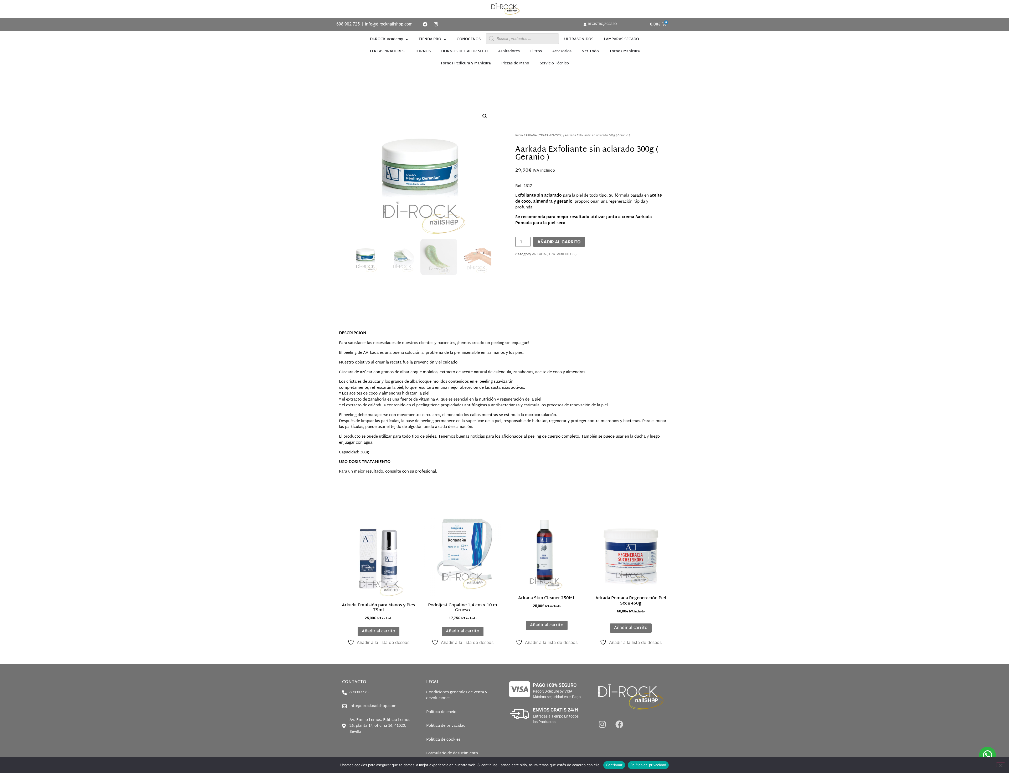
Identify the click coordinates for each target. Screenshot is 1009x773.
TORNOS (423, 51)
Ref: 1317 (523, 186)
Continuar (614, 765)
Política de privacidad (648, 765)
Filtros (536, 51)
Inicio (519, 135)
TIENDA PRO (430, 39)
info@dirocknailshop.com (389, 24)
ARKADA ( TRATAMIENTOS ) (544, 135)
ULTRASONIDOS (578, 39)
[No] (1000, 764)
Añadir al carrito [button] (378, 631)
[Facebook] (425, 24)
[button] (485, 116)
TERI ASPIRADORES (386, 51)
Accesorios (562, 51)
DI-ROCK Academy (386, 39)
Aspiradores (509, 51)
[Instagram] (436, 24)
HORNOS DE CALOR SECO (464, 51)
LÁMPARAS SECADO (621, 39)
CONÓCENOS (469, 39)
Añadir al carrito (559, 241)
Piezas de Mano (515, 63)
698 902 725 (348, 24)
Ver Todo (590, 51)
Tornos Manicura (624, 51)
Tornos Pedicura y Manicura (465, 63)
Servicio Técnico (554, 63)
